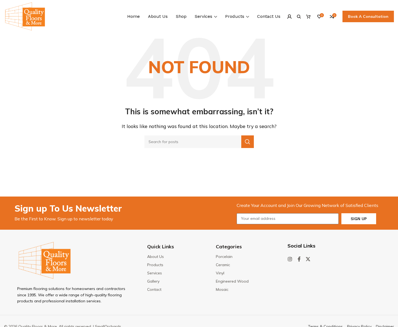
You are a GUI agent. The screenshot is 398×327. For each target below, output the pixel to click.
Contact (154, 289)
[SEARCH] (247, 141)
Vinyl (220, 273)
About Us (155, 256)
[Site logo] (25, 16)
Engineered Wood (232, 281)
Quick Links (160, 246)
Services (154, 273)
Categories (229, 246)
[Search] (299, 16)
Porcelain (224, 256)
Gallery (153, 281)
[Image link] (44, 260)
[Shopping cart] (308, 16)
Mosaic (222, 289)
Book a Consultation (368, 16)
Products (155, 264)
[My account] (289, 16)
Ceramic (223, 264)
